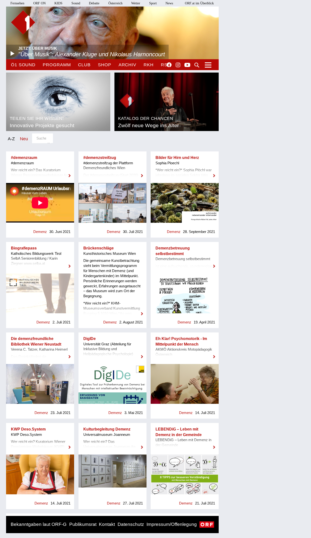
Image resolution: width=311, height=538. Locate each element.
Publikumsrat (82, 524)
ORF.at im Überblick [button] (199, 3)
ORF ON (39, 3)
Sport (153, 3)
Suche (196, 65)
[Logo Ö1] (23, 22)
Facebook (169, 64)
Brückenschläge (98, 248)
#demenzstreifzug (99, 158)
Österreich (115, 3)
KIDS (58, 3)
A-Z (11, 138)
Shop (104, 64)
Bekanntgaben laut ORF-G (39, 524)
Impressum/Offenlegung (172, 524)
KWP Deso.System (28, 429)
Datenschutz (131, 524)
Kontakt (107, 524)
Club (84, 64)
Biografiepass (24, 248)
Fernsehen (17, 3)
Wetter (135, 3)
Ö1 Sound (23, 64)
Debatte (94, 3)
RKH (149, 64)
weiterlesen (40, 172)
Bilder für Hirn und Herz (177, 158)
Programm (57, 64)
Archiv (127, 64)
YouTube (187, 65)
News (169, 3)
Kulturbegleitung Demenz (106, 429)
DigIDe (89, 339)
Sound (75, 3)
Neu (24, 138)
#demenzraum (24, 158)
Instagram (178, 65)
